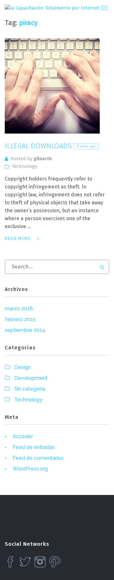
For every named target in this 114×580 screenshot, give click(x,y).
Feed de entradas (34, 447)
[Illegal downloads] (52, 86)
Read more (18, 239)
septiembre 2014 (25, 330)
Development (31, 378)
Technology (24, 166)
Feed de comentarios (38, 458)
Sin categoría (29, 389)
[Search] (102, 267)
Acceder (23, 436)
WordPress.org (30, 469)
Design (22, 367)
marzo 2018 (19, 309)
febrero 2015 (20, 319)
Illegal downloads (50, 146)
